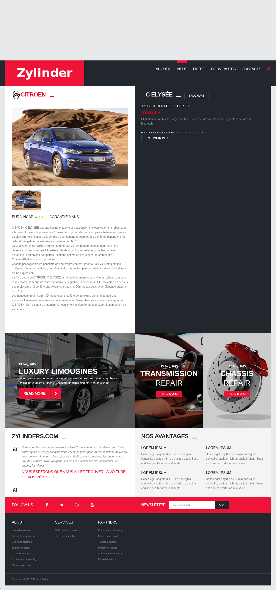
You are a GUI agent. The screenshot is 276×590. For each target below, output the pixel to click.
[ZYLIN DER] (44, 73)
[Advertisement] (138, 30)
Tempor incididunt (21, 547)
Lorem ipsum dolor (21, 530)
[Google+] (77, 505)
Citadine (196, 132)
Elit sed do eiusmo (21, 565)
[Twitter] (61, 505)
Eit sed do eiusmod (22, 542)
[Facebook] (46, 505)
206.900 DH (181, 132)
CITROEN (33, 94)
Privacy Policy (40, 579)
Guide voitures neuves (67, 530)
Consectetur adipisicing (24, 536)
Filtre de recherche (65, 536)
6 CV (207, 132)
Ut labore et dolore (21, 553)
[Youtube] (92, 505)
